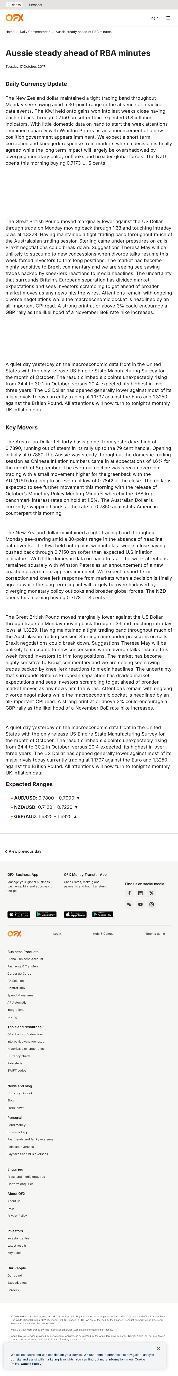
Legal (11, 1208)
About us (13, 1201)
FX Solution (15, 980)
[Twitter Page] (151, 893)
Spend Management (21, 995)
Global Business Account (25, 959)
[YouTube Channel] (140, 904)
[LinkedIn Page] (140, 893)
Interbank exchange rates (25, 1041)
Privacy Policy (17, 1215)
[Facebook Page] (129, 893)
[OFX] (14, 18)
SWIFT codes (16, 1070)
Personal (35, 5)
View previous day (24, 851)
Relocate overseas (20, 1147)
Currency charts (18, 1056)
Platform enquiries (20, 1184)
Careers (13, 1290)
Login (154, 18)
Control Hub (16, 988)
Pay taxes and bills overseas (27, 1154)
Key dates (14, 1252)
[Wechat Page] (129, 904)
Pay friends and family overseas (30, 1139)
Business (14, 5)
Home (10, 32)
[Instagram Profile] (151, 904)
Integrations (15, 1009)
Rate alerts (14, 1063)
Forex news (15, 1108)
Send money (16, 1125)
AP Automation (18, 1002)
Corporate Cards (19, 973)
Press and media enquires (26, 1176)
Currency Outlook (20, 1093)
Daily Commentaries (35, 32)
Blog (10, 1100)
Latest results (17, 1245)
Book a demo (155, 933)
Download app (17, 1132)
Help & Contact (103, 933)
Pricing (12, 1017)
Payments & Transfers (23, 966)
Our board (14, 1275)
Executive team (18, 1282)
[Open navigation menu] (168, 18)
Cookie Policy (31, 1364)
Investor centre (18, 1238)
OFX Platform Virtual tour (25, 1034)
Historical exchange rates (25, 1048)
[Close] (158, 1348)
